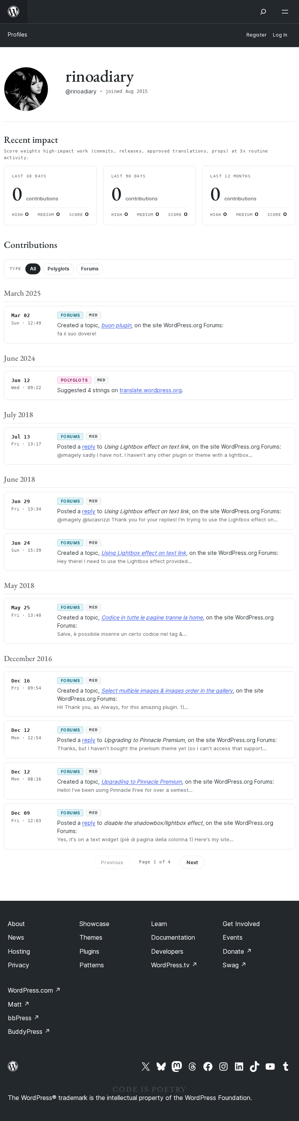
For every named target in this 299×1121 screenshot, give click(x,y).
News (16, 937)
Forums (89, 269)
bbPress (23, 1018)
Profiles (17, 34)
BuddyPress (29, 1031)
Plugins (89, 951)
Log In (280, 35)
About (16, 924)
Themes (90, 937)
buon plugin (116, 325)
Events (233, 937)
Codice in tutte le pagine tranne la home (152, 617)
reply (88, 446)
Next (192, 862)
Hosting (19, 951)
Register (256, 35)
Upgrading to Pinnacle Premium (141, 781)
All (33, 269)
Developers (167, 951)
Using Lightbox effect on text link (143, 552)
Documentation (173, 937)
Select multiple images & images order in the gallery (167, 690)
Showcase (94, 924)
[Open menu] (286, 11)
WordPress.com (34, 990)
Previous (112, 862)
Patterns (91, 965)
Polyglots (58, 269)
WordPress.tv (174, 965)
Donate (237, 951)
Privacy (18, 965)
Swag (234, 965)
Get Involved (241, 924)
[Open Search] (263, 11)
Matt (19, 1004)
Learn (159, 924)
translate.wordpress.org (151, 390)
